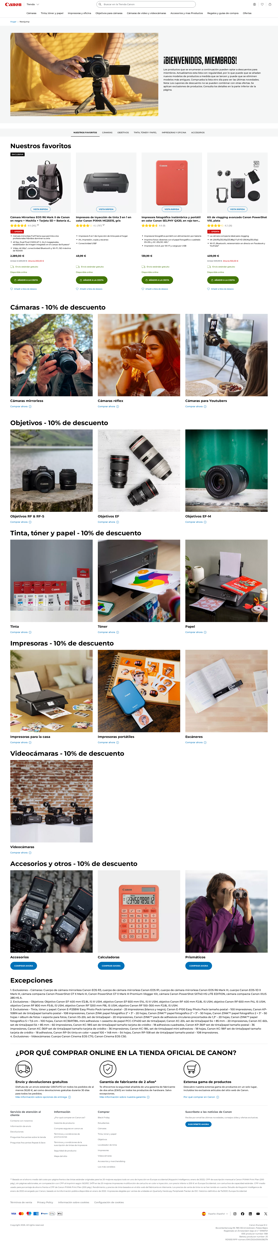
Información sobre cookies (73, 1202)
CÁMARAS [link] (107, 132)
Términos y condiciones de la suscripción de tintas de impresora (70, 1143)
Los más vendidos (106, 1167)
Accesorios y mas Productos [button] (187, 13)
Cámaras (102, 1128)
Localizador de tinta (107, 1145)
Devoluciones (16, 1131)
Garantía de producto (64, 1123)
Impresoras (103, 1150)
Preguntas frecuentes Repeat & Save (27, 1142)
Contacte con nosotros (21, 1121)
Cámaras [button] (31, 13)
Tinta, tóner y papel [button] (52, 13)
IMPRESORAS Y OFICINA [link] (174, 132)
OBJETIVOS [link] (123, 132)
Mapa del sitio (60, 1156)
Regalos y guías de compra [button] (222, 13)
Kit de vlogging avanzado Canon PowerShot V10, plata (237, 219)
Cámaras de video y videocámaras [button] (146, 13)
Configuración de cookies (109, 1202)
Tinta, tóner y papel (107, 1134)
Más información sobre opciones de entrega (41, 1097)
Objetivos (102, 1139)
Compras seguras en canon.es (68, 1128)
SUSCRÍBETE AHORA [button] (198, 1124)
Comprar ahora (19, 406)
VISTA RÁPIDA (40, 209)
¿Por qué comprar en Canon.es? (69, 1117)
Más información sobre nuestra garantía (123, 1097)
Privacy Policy (45, 1202)
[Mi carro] (270, 4)
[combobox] (146, 4)
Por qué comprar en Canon (199, 1097)
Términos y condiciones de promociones (67, 1135)
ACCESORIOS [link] (197, 132)
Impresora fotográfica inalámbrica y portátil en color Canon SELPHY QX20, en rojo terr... (171, 219)
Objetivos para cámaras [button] (109, 13)
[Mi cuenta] (254, 4)
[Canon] (13, 4)
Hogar (13, 21)
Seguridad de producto (65, 1150)
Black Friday (104, 1117)
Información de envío (20, 1126)
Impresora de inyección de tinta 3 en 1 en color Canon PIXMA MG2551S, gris (103, 219)
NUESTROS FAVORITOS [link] (85, 132)
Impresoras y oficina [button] (79, 13)
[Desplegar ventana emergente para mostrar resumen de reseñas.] (39, 226)
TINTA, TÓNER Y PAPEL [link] (145, 132)
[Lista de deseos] (262, 4)
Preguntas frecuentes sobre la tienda (28, 1137)
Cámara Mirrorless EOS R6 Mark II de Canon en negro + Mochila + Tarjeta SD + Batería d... (40, 219)
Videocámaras (105, 1156)
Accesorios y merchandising (111, 1161)
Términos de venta (21, 1202)
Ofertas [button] (247, 13)
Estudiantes (103, 1123)
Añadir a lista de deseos (25, 289)
